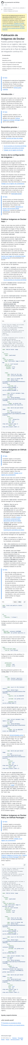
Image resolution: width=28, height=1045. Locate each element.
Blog (22, 1039)
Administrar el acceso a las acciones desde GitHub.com (13, 208)
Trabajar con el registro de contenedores (12, 183)
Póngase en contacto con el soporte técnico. (13, 1025)
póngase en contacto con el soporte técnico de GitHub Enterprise (13, 28)
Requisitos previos (9, 127)
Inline (20, 601)
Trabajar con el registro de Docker (13, 150)
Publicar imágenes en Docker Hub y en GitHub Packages (13, 816)
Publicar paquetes (8, 9)
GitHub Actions (7, 8)
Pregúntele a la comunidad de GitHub (12, 1023)
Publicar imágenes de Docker (11, 11)
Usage (12, 785)
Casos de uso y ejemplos (18, 8)
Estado (3, 1039)
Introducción (6, 94)
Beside (15, 601)
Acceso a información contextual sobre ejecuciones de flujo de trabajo (12, 518)
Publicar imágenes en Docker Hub (11, 855)
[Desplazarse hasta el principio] (24, 1041)
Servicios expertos (15, 1039)
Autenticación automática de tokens (14, 148)
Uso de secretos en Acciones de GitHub (15, 146)
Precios (7, 1039)
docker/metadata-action (16, 735)
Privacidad (20, 1038)
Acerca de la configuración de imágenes (12, 156)
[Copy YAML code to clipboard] (24, 321)
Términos (14, 1038)
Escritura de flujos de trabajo (14, 138)
